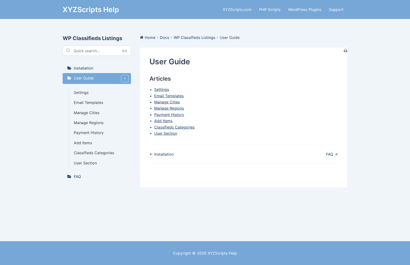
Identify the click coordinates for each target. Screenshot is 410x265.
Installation (83, 68)
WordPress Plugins (304, 9)
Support (336, 9)
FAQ (77, 176)
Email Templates (88, 102)
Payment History (89, 132)
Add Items (83, 142)
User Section (85, 163)
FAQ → (332, 154)
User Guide (84, 78)
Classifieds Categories (94, 152)
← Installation (161, 154)
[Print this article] (345, 51)
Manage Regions (88, 122)
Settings (81, 92)
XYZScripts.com (237, 9)
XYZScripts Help (91, 9)
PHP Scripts (269, 9)
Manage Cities (86, 112)
